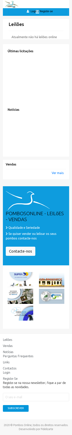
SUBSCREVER (16, 408)
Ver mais (58, 173)
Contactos (10, 368)
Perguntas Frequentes (18, 356)
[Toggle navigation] (37, 12)
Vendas (8, 346)
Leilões (7, 339)
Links (6, 362)
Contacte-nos (20, 251)
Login (6, 372)
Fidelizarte (47, 429)
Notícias (8, 352)
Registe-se (46, 11)
